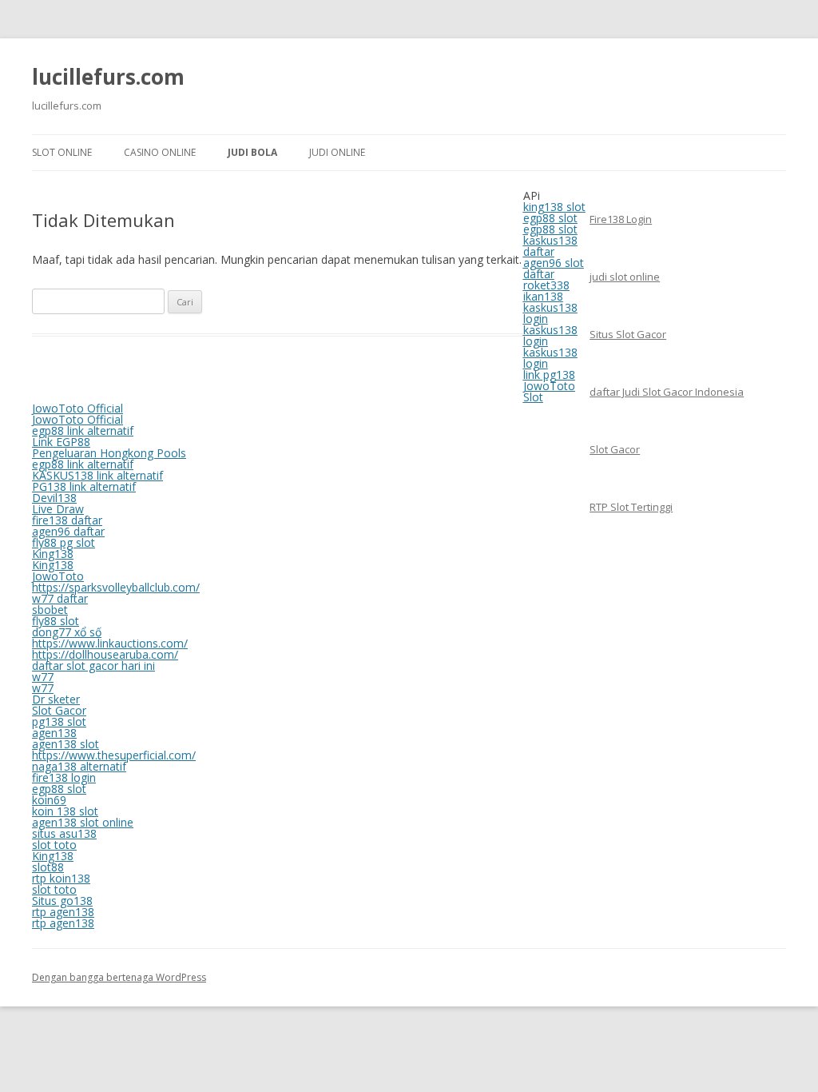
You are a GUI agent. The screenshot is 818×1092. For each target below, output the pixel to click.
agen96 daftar (68, 531)
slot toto (54, 844)
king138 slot (554, 206)
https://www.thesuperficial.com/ (114, 755)
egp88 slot (550, 217)
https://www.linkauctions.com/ (110, 643)
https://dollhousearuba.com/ (105, 654)
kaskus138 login (550, 313)
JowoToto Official (77, 408)
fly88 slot (55, 620)
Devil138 (54, 497)
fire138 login (64, 777)
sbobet (50, 609)
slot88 (48, 867)
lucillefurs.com (108, 76)
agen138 (54, 732)
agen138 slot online (82, 822)
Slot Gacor (615, 449)
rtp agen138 (63, 911)
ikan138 (543, 296)
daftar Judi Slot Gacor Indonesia (667, 392)
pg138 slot (59, 721)
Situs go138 (62, 900)
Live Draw (58, 508)
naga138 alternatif (79, 766)
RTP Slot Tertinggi (631, 507)
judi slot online (625, 276)
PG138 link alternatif (84, 486)
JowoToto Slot (549, 391)
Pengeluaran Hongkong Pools (109, 452)
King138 (52, 553)
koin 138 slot (65, 811)
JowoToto (58, 576)
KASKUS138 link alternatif (97, 475)
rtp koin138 (61, 878)
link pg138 (549, 374)
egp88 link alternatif (82, 430)
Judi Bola (252, 152)
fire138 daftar (67, 520)
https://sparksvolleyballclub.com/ (116, 587)
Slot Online (62, 152)
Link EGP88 (61, 441)
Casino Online (160, 152)
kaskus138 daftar (550, 246)
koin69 (49, 799)
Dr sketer (56, 699)
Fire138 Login (621, 219)
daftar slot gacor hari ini (93, 665)
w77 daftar (60, 598)
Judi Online (337, 152)
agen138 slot (65, 743)
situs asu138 (64, 833)
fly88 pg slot (63, 542)
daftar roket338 (546, 279)
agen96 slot (553, 262)
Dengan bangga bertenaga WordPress (119, 977)
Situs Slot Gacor (628, 334)
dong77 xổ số (66, 632)
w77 (43, 676)
